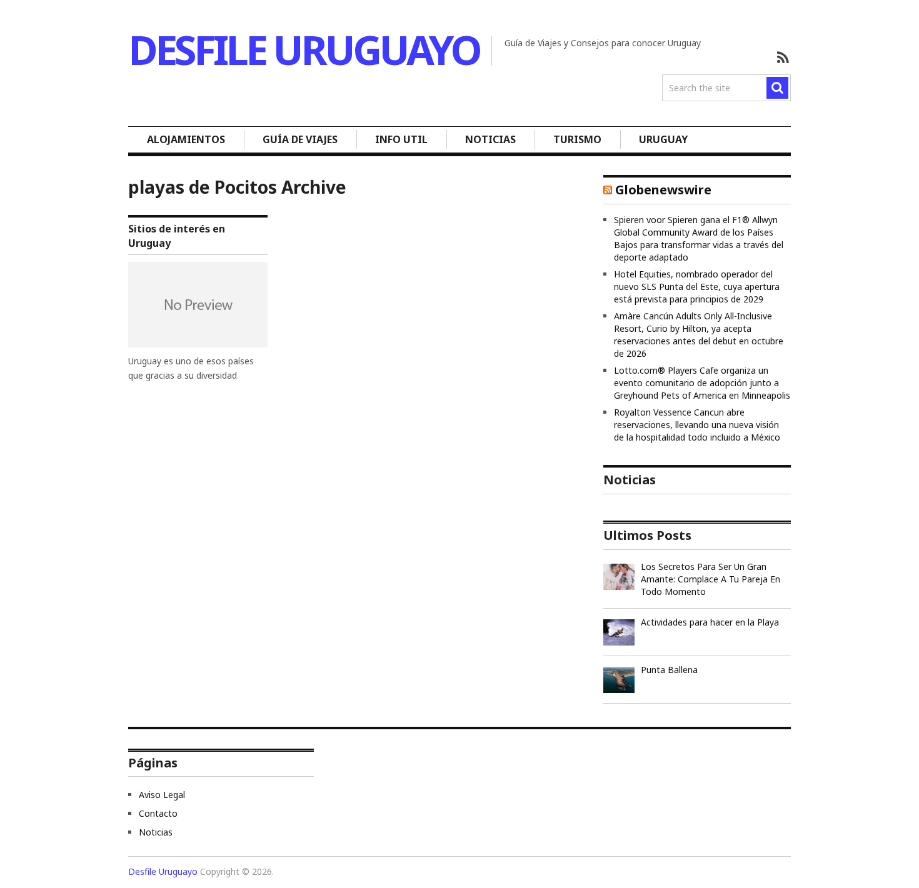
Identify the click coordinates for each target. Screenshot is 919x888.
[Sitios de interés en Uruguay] (198, 304)
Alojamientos (186, 139)
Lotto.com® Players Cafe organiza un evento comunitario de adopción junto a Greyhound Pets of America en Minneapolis (702, 382)
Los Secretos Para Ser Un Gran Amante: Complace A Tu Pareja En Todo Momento (710, 579)
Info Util (401, 139)
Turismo (577, 139)
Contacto (158, 813)
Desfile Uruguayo (304, 49)
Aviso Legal (162, 795)
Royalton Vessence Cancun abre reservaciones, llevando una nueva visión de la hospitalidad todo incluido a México (697, 424)
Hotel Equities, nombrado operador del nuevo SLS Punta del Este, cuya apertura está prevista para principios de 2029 (697, 286)
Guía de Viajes (300, 139)
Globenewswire (663, 189)
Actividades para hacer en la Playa (710, 622)
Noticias (490, 139)
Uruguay (663, 139)
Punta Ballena (669, 670)
